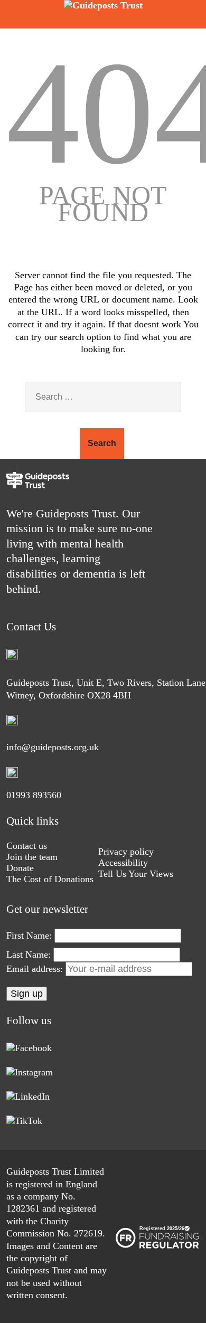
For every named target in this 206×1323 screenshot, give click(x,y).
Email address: (35, 968)
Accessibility (123, 862)
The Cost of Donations (49, 879)
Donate (20, 868)
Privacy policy (126, 851)
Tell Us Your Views (135, 873)
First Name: (29, 935)
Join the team (32, 857)
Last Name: (28, 954)
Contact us (26, 845)
